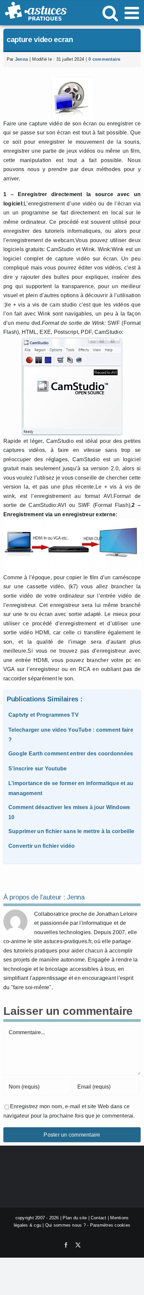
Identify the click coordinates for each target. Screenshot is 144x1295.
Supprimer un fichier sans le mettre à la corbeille (71, 831)
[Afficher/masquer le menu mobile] (133, 12)
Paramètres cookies (110, 1225)
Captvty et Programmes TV (43, 715)
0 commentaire (104, 59)
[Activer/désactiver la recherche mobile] (110, 12)
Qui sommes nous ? (65, 1225)
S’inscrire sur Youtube (37, 768)
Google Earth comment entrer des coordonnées (70, 753)
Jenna (21, 59)
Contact (98, 1217)
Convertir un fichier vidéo (41, 846)
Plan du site (75, 1217)
